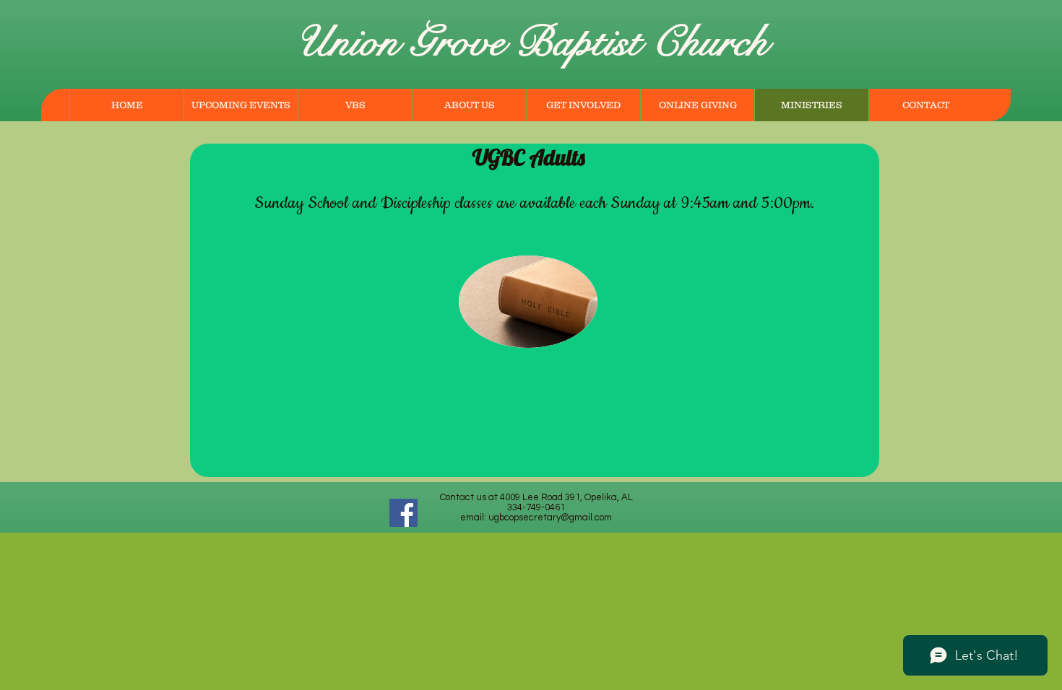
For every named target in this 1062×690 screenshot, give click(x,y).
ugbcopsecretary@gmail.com (550, 517)
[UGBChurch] (403, 513)
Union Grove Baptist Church (531, 42)
